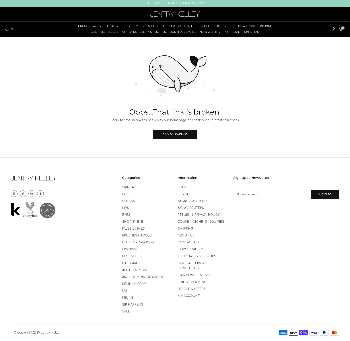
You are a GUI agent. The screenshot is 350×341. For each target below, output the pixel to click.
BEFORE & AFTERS (192, 289)
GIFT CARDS (131, 263)
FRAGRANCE (131, 249)
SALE (126, 311)
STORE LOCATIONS (192, 201)
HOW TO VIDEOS (191, 249)
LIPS (125, 208)
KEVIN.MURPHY (134, 284)
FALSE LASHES (133, 228)
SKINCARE (130, 187)
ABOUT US (186, 235)
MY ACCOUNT (189, 296)
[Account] (333, 29)
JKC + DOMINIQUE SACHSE (143, 277)
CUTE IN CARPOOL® (138, 242)
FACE (126, 194)
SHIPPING (185, 228)
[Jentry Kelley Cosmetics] (175, 14)
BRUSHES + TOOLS (137, 235)
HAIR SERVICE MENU (194, 275)
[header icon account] (333, 29)
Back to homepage (175, 134)
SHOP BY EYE (132, 221)
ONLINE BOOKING (192, 282)
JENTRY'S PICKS (134, 270)
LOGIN (183, 187)
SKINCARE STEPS (191, 208)
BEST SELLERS (133, 256)
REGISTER (185, 194)
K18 (124, 290)
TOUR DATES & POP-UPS (197, 256)
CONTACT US (188, 242)
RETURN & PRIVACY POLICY (199, 214)
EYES (126, 214)
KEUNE (127, 297)
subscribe (324, 194)
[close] (345, 3)
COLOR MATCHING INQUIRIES (201, 221)
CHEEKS (128, 201)
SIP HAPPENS (132, 304)
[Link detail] (14, 193)
